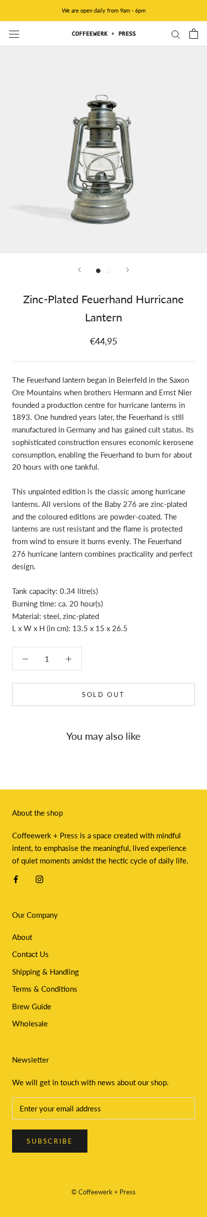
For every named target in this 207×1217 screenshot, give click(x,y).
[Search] (175, 33)
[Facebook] (16, 878)
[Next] (127, 270)
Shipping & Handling (45, 971)
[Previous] (79, 270)
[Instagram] (39, 878)
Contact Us (30, 954)
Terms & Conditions (44, 988)
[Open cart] (193, 34)
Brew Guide (31, 1006)
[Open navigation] (14, 34)
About (22, 936)
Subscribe (50, 1141)
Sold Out (103, 694)
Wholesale (30, 1023)
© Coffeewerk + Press (103, 1192)
